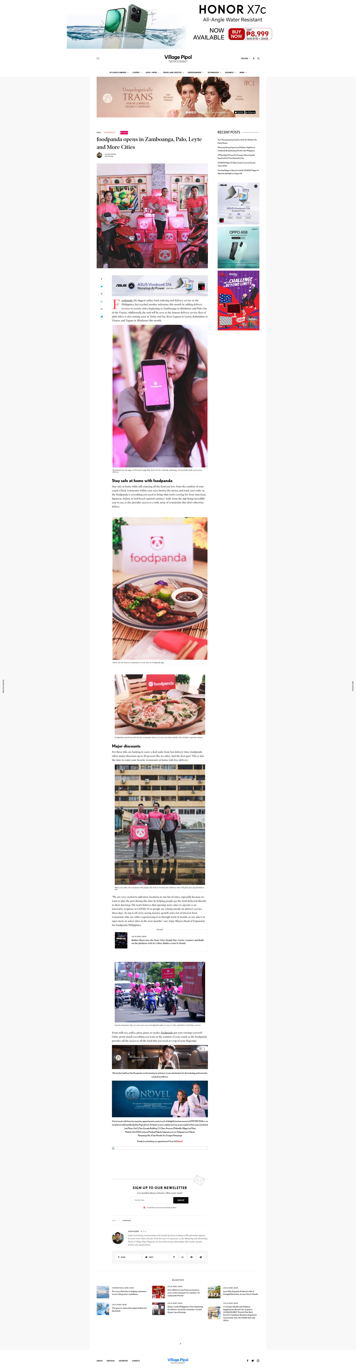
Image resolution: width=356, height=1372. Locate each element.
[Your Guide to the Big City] (178, 58)
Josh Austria (111, 154)
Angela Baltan (112, 1367)
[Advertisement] (238, 380)
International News (120, 1288)
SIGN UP (180, 1200)
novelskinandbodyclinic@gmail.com (134, 1124)
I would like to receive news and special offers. (161, 1207)
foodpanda (127, 300)
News (99, 132)
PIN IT (161, 286)
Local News (136, 936)
